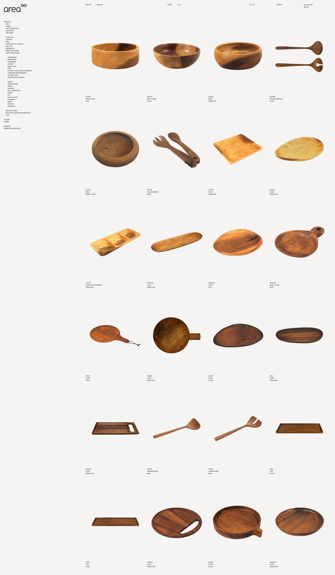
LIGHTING (9, 39)
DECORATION (10, 48)
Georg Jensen (13, 84)
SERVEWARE (12, 59)
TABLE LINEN (12, 66)
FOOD (9, 68)
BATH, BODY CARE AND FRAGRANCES (18, 113)
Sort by (88, 5)
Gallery (7, 119)
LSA (9, 95)
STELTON (11, 104)
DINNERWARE (12, 57)
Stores (6, 122)
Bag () (306, 7)
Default (100, 5)
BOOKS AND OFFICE (12, 51)
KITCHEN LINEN (13, 75)
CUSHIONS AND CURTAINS (14, 44)
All (179, 5)
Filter (170, 5)
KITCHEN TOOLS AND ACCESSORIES (20, 71)
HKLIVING (11, 88)
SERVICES (7, 126)
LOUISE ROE (10, 31)
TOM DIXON (9, 33)
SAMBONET (11, 99)
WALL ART (9, 46)
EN (253, 5)
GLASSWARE (12, 62)
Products (7, 22)
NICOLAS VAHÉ (13, 97)
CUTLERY (11, 64)
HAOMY (10, 86)
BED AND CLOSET (11, 111)
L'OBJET (8, 26)
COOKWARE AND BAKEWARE (17, 73)
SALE (7, 115)
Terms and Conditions (12, 128)
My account (308, 5)
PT (250, 5)
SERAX (10, 102)
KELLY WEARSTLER (12, 28)
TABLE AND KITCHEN (13, 53)
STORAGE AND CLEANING (16, 77)
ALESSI (10, 82)
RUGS (7, 42)
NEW (7, 24)
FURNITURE (9, 37)
